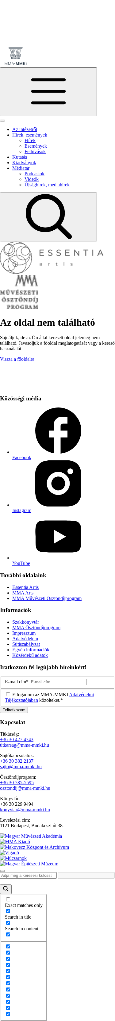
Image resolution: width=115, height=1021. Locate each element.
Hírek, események (29, 134)
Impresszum (24, 633)
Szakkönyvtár (25, 622)
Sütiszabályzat (26, 644)
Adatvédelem (25, 638)
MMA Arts (22, 592)
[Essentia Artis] (52, 272)
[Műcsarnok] (13, 858)
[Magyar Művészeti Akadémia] (31, 836)
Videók (32, 179)
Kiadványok (24, 162)
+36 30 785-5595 (17, 782)
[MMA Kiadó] (15, 841)
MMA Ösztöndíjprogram (36, 627)
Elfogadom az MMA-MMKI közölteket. (49, 697)
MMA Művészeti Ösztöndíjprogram (47, 598)
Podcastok (34, 173)
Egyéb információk (30, 649)
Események (36, 146)
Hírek (30, 140)
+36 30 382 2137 (16, 761)
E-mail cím (17, 681)
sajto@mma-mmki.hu (21, 766)
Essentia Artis (25, 587)
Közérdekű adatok (30, 655)
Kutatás (19, 157)
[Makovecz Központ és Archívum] (34, 847)
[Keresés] (48, 217)
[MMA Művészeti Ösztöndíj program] (19, 307)
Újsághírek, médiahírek (47, 184)
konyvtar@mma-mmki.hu (25, 809)
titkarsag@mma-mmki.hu (24, 745)
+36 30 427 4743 (16, 739)
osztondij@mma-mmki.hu (25, 788)
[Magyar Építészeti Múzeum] (29, 863)
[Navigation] (48, 91)
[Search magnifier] (6, 889)
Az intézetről (24, 129)
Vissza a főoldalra (17, 359)
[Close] (2, 120)
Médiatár (20, 168)
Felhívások (35, 151)
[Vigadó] (9, 852)
